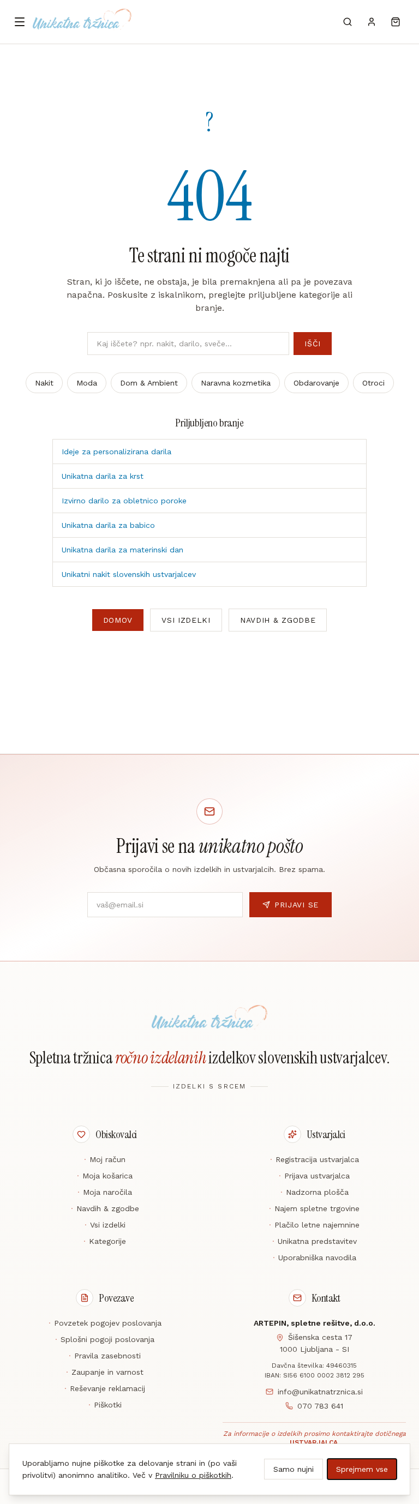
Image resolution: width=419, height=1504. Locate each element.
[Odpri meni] (20, 22)
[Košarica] (395, 21)
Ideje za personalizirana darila (116, 451)
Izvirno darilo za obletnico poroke (124, 500)
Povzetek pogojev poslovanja (105, 1323)
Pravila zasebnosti (105, 1355)
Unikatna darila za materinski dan (122, 549)
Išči (312, 343)
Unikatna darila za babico (108, 525)
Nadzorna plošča (314, 1192)
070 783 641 (320, 1405)
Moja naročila (104, 1192)
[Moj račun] (371, 21)
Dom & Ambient (149, 382)
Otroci (373, 382)
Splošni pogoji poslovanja (104, 1339)
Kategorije (104, 1241)
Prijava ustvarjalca (314, 1175)
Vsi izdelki (186, 620)
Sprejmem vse (362, 1469)
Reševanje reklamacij (104, 1388)
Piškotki (105, 1404)
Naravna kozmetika (236, 382)
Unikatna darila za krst (102, 476)
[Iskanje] (347, 21)
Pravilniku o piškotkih (193, 1475)
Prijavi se (296, 904)
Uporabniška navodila (314, 1257)
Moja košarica (105, 1175)
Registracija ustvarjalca (314, 1159)
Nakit (44, 382)
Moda (86, 382)
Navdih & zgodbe (278, 620)
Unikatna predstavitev (314, 1241)
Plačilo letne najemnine (314, 1224)
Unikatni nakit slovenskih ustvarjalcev (129, 574)
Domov (118, 620)
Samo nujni (293, 1469)
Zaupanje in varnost (104, 1372)
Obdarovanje (316, 382)
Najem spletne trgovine (314, 1208)
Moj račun (104, 1159)
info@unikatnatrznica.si (320, 1391)
